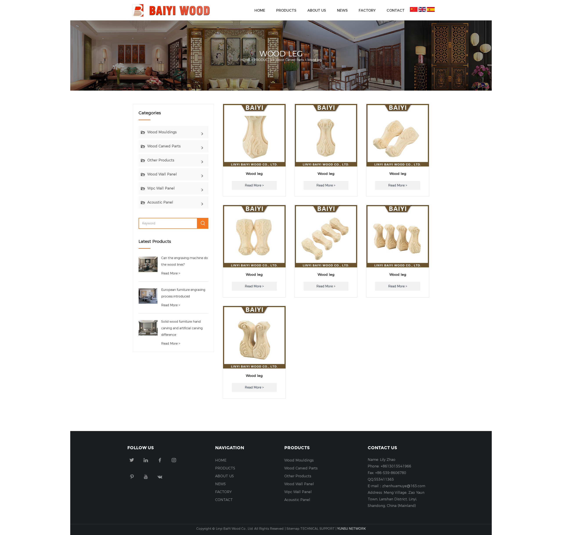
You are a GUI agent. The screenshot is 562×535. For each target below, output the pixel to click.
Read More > (170, 273)
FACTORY (367, 10)
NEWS (342, 10)
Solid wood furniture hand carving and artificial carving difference (182, 328)
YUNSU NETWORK (351, 529)
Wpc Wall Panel (161, 188)
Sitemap (292, 529)
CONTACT (396, 10)
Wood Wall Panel (162, 174)
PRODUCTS (286, 10)
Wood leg (314, 60)
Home (259, 10)
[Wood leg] (254, 135)
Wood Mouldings (162, 132)
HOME (220, 460)
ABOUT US (316, 10)
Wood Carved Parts (290, 60)
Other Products (160, 160)
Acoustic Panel (160, 202)
